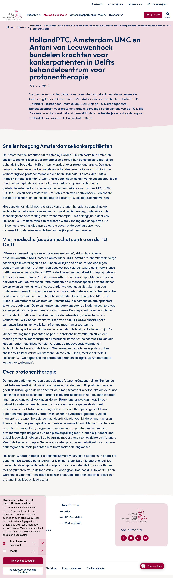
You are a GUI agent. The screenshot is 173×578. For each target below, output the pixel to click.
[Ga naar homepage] (12, 15)
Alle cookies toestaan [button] (23, 560)
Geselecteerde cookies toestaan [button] (22, 571)
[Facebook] (124, 538)
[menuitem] (32, 15)
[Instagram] (146, 538)
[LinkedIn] (138, 538)
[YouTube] (131, 538)
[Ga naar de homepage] (134, 516)
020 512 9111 (153, 14)
